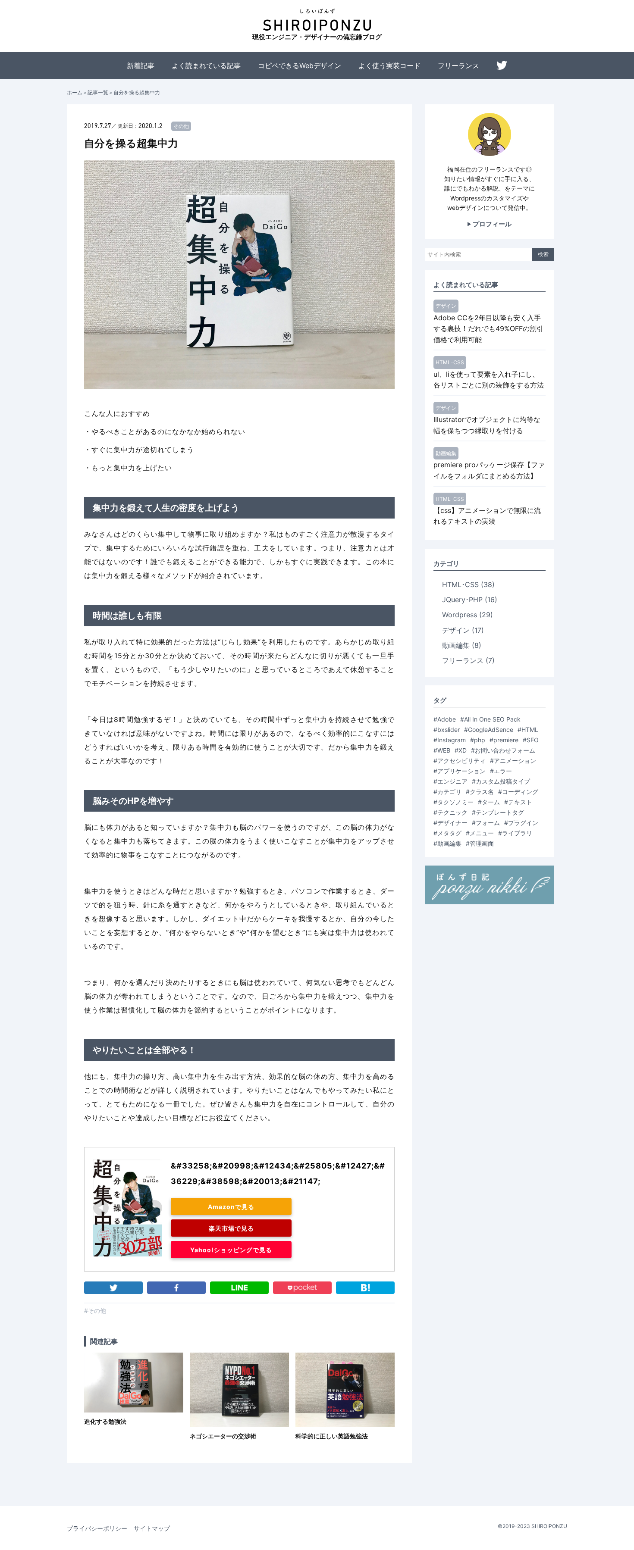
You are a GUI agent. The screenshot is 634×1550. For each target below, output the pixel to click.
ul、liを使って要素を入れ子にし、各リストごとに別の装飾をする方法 (488, 380)
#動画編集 (447, 843)
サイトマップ (152, 1528)
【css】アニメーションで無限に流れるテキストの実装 (487, 516)
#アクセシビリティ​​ (459, 760)
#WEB (441, 750)
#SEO (531, 740)
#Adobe (444, 719)
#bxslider (446, 729)
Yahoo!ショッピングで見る (231, 1249)
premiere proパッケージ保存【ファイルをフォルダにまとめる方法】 (489, 470)
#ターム (489, 802)
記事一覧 (98, 92)
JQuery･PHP (469, 599)
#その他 (95, 1310)
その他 (181, 126)
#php (477, 740)
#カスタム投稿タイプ (501, 781)
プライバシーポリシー (97, 1528)
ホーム (74, 92)
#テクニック (450, 812)
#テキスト (518, 802)
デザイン (446, 306)
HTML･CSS (450, 362)
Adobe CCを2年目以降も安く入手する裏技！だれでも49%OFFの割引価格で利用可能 (488, 328)
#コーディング (518, 791)
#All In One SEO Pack (490, 719)
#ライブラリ (515, 833)
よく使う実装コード (389, 65)
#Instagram (449, 740)
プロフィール (492, 224)
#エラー (501, 771)
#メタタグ (447, 833)
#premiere (504, 740)
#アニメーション (513, 760)
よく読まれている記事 (206, 65)
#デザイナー (450, 822)
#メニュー (480, 833)
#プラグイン (521, 822)
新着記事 (140, 65)
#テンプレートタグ (498, 812)
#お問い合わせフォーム (503, 750)
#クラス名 (480, 791)
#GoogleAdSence (488, 729)
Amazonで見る (231, 1206)
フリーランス (458, 65)
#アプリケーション (459, 771)
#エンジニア (450, 781)
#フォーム (486, 822)
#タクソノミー (453, 802)
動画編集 (446, 453)
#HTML (528, 729)
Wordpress (467, 614)
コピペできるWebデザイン (299, 65)
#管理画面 (480, 843)
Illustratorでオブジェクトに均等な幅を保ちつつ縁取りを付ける (486, 425)
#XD (461, 750)
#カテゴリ (447, 791)
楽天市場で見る (231, 1228)
